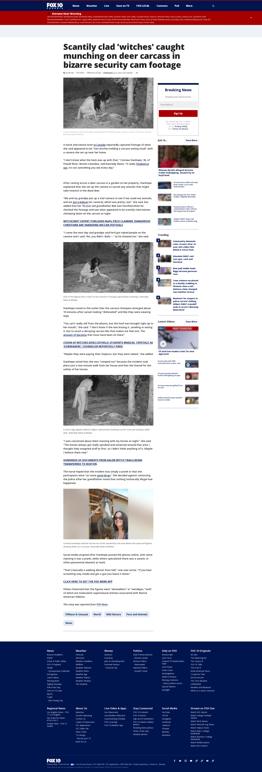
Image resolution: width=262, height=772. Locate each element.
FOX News (80, 73)
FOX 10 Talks (196, 664)
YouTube (166, 712)
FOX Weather (81, 684)
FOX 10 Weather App (113, 725)
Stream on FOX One (203, 708)
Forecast (80, 654)
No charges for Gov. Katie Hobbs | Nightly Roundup (185, 195)
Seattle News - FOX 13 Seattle (57, 724)
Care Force (167, 658)
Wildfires (79, 664)
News (68, 623)
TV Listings (80, 735)
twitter (180, 761)
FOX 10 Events (139, 715)
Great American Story (200, 671)
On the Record (197, 677)
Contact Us (81, 718)
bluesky (202, 761)
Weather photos (140, 734)
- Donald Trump (140, 671)
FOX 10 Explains (54, 664)
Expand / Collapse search (213, 6)
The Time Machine (199, 681)
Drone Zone (167, 670)
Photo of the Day (141, 731)
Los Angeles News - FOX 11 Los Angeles (58, 713)
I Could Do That (198, 674)
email (207, 761)
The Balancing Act (199, 658)
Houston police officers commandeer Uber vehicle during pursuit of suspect (185, 209)
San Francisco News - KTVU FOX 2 (56, 719)
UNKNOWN (196, 684)
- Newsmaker (139, 664)
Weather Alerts (82, 671)
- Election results (140, 658)
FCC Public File (82, 728)
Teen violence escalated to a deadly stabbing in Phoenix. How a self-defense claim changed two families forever (185, 286)
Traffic (50, 697)
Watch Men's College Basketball (200, 732)
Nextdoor (166, 735)
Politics (137, 650)
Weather (81, 650)
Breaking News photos (143, 727)
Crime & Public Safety (56, 661)
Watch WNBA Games (200, 742)
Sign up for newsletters (143, 718)
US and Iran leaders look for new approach (176, 352)
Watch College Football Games (201, 716)
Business (108, 654)
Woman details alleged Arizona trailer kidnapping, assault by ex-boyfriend (177, 173)
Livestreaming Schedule (114, 718)
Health (50, 667)
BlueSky (165, 732)
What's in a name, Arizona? (203, 690)
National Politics (140, 667)
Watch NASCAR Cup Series (202, 724)
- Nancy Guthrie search (172, 683)
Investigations (168, 673)
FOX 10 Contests (140, 712)
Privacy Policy (181, 126)
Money (108, 650)
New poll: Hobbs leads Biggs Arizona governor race (185, 271)
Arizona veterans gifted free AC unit (170, 386)
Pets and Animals (136, 614)
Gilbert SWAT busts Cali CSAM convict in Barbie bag (185, 220)
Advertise (80, 712)
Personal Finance (112, 664)
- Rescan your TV (83, 738)
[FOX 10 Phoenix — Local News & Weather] (56, 6)
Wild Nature (113, 614)
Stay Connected (143, 708)
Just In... (162, 140)
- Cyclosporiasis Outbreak (58, 671)
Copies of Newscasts (85, 722)
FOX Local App (110, 722)
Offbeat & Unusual (94, 73)
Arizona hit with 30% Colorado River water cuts (169, 362)
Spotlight (166, 690)
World (97, 614)
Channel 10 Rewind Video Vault (173, 662)
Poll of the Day (53, 687)
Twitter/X (166, 725)
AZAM (49, 658)
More (189, 5)
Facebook (166, 722)
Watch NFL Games (199, 712)
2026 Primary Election (142, 654)
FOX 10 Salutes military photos (143, 723)
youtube (191, 761)
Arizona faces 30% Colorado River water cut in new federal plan (186, 184)
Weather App (81, 674)
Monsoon (80, 658)
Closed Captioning (84, 715)
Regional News (56, 708)
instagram (185, 761)
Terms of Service (180, 129)
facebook (174, 761)
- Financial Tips (110, 667)
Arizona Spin (167, 654)
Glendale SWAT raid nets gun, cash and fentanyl (183, 259)
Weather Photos (83, 677)
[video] (178, 337)
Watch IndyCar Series (200, 727)
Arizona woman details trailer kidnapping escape (169, 374)
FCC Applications (83, 725)
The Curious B (197, 661)
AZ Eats (194, 654)
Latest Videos (166, 321)
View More (191, 140)
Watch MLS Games (199, 745)
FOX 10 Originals (201, 650)
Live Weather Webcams (114, 715)
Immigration (52, 674)
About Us (81, 708)
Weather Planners (83, 667)
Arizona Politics (140, 661)
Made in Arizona (169, 676)
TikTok (165, 715)
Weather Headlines (84, 661)
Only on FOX (169, 650)
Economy (108, 658)
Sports (50, 694)
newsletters (213, 761)
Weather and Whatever (201, 687)
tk (196, 761)
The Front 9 (196, 667)
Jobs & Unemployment (114, 661)
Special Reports (169, 686)
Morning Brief (53, 681)
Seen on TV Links (54, 690)
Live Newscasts (111, 712)
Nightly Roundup (54, 684)
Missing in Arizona (170, 680)
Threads (165, 728)
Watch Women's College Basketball (201, 737)
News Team (81, 732)
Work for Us (81, 741)
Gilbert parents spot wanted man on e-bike (170, 398)
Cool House (167, 667)
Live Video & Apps (115, 708)
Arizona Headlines (55, 654)
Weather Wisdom (83, 681)
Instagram (166, 718)
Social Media (169, 708)
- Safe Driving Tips (55, 700)
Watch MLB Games (199, 721)
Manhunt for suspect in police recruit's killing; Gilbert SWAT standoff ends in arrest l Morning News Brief (185, 304)
